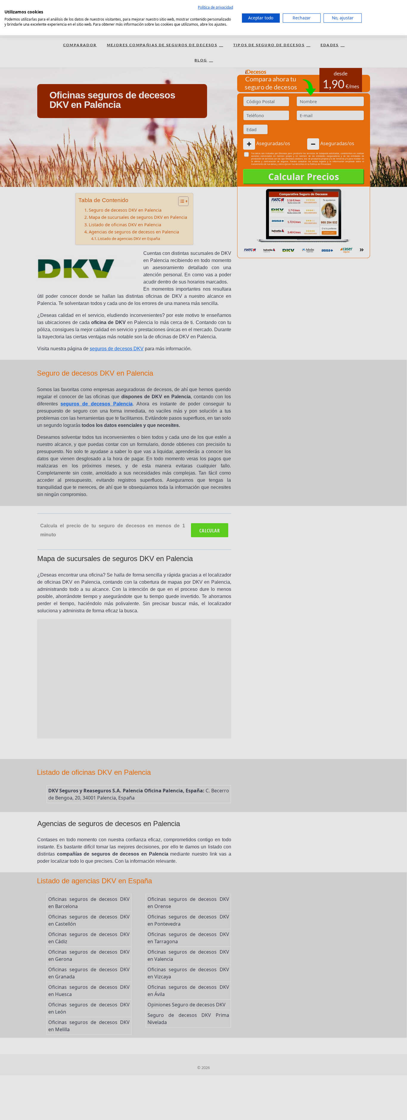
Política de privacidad (215, 7)
